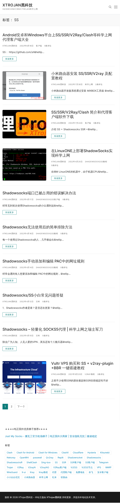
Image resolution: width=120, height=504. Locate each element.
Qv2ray (49, 457)
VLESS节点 (87, 467)
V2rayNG (44, 467)
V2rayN (32, 467)
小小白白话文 (13, 477)
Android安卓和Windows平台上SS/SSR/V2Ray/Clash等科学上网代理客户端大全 (57, 37)
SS (56, 462)
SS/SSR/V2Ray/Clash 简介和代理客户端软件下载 (81, 114)
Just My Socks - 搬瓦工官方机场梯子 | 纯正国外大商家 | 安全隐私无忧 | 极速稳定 (51, 436)
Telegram (103, 462)
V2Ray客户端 (59, 467)
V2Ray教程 (90, 374)
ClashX (65, 452)
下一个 (21, 406)
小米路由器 (29, 477)
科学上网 (89, 84)
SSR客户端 (75, 462)
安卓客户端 (102, 472)
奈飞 (91, 472)
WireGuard (12, 472)
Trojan (10, 467)
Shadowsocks (94, 457)
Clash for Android (25, 452)
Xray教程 (43, 472)
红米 (54, 477)
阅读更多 (9, 59)
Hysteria (92, 452)
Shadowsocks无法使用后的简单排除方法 (37, 227)
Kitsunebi (105, 452)
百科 (38, 301)
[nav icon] (116, 7)
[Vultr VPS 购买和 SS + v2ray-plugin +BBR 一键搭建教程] (24, 377)
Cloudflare (78, 452)
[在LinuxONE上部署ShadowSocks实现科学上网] (24, 165)
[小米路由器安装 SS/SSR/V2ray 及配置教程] (24, 85)
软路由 (64, 477)
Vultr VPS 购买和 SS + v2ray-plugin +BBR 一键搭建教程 (82, 365)
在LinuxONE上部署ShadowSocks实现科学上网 (81, 153)
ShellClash (32, 462)
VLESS (74, 467)
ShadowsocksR (14, 462)
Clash (9, 452)
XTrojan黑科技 (17, 5)
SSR (64, 462)
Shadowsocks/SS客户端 (48, 199)
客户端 (39, 46)
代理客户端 (66, 472)
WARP (108, 467)
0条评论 (47, 46)
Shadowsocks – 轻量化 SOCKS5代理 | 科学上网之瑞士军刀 (52, 329)
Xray (32, 472)
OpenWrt (24, 457)
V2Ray (20, 467)
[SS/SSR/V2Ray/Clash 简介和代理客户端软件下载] (24, 124)
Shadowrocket (75, 457)
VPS (99, 467)
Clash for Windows (47, 452)
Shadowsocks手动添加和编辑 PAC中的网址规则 (43, 261)
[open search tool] (110, 7)
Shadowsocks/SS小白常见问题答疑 (32, 295)
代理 (54, 472)
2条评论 (98, 84)
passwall (37, 457)
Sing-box (46, 462)
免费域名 (80, 472)
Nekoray (11, 457)
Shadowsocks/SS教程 (96, 162)
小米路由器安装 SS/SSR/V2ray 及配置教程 (81, 75)
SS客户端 (90, 462)
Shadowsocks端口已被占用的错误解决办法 (39, 193)
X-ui (24, 472)
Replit (60, 457)
